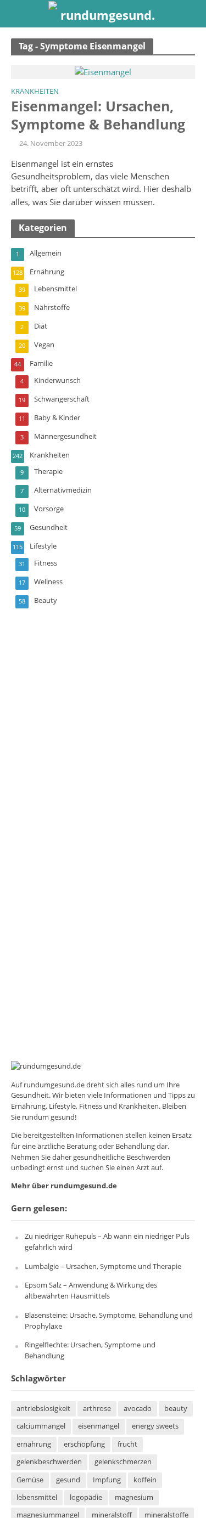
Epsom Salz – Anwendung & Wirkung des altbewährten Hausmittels (91, 1290)
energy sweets (155, 1426)
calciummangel (40, 1426)
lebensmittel (36, 1497)
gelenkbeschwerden (49, 1461)
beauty (175, 1408)
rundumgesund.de (54, 1085)
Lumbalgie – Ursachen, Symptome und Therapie (103, 1266)
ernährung (33, 1444)
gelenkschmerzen (123, 1461)
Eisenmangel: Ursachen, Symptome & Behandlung (98, 115)
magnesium (134, 1497)
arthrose (97, 1408)
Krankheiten (35, 92)
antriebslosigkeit (43, 1408)
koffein (145, 1480)
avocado (138, 1408)
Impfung (107, 1480)
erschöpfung (84, 1444)
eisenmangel (98, 1426)
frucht (127, 1444)
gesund (68, 1480)
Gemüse (29, 1480)
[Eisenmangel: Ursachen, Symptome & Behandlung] (103, 71)
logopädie (86, 1497)
